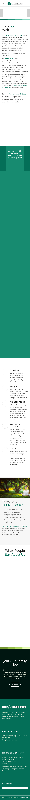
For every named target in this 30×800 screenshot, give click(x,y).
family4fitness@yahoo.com (10, 740)
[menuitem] (27, 3)
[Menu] (27, 3)
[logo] (12, 3)
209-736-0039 (6, 738)
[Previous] (1, 13)
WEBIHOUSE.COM (24, 797)
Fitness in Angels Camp (17, 94)
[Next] (28, 13)
